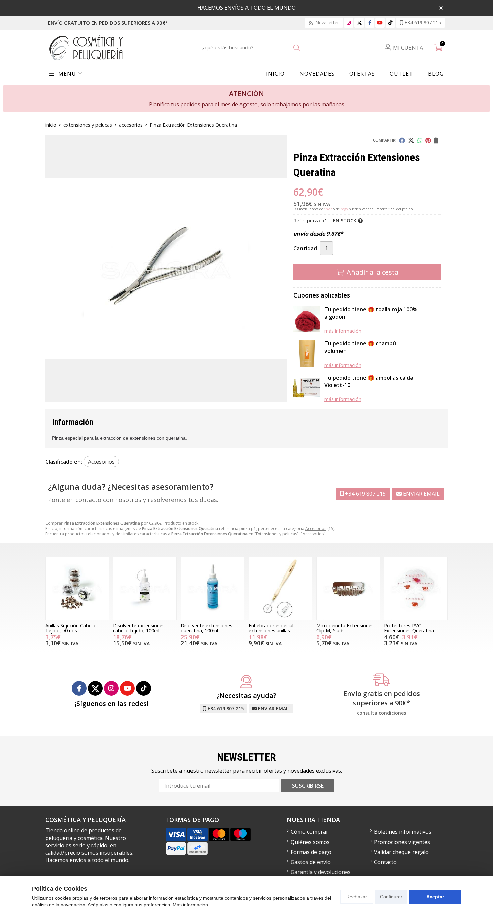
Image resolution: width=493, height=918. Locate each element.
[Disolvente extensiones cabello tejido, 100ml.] (144, 588)
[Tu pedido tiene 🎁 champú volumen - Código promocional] (306, 354)
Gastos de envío (311, 862)
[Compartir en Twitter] (411, 140)
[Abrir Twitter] (359, 22)
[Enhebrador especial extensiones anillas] (280, 588)
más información (342, 331)
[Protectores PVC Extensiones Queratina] (415, 588)
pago (344, 209)
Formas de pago (311, 852)
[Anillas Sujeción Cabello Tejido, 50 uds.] (77, 588)
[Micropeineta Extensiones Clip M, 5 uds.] (348, 588)
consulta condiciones (381, 713)
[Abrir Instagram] (349, 22)
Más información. (191, 904)
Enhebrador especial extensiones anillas (271, 627)
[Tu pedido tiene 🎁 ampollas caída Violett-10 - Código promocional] (306, 388)
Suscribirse (308, 785)
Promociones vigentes (402, 842)
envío (328, 209)
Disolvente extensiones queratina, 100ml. (206, 627)
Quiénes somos (310, 842)
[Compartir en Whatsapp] (420, 140)
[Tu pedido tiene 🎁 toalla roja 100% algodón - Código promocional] (306, 320)
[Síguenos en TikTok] (390, 22)
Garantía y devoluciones (321, 872)
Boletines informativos (402, 831)
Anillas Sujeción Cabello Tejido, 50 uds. (71, 627)
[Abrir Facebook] (369, 22)
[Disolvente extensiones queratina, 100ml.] (212, 588)
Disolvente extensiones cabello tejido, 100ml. (139, 627)
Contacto (385, 862)
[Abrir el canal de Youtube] (380, 22)
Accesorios (315, 528)
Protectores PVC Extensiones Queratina (409, 627)
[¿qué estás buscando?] (251, 47)
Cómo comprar (309, 831)
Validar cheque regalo (401, 852)
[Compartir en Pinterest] (428, 140)
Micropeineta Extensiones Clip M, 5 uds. (345, 627)
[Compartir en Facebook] (402, 140)
